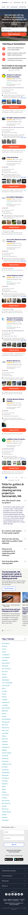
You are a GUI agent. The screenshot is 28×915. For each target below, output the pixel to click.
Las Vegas (5, 733)
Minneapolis (5, 722)
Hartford (4, 677)
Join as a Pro (17, 2)
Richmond (5, 809)
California (9, 900)
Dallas (4, 789)
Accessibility (22, 900)
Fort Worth (5, 795)
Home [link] (3, 7)
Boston (4, 713)
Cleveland (5, 758)
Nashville (4, 784)
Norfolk (4, 806)
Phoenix (4, 646)
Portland (4, 767)
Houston (4, 798)
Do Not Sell (15, 900)
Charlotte (5, 744)
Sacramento (6, 663)
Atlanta (4, 697)
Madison (4, 817)
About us (5, 886)
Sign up (14, 844)
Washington (5, 680)
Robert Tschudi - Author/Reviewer (11, 605)
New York (5, 739)
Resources (5, 881)
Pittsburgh (5, 775)
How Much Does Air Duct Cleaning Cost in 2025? (11, 610)
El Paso (4, 792)
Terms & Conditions (14, 904)
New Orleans (6, 708)
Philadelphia (6, 772)
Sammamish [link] (14, 7)
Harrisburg (5, 770)
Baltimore (5, 711)
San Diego (5, 666)
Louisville (5, 705)
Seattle (4, 814)
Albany (4, 736)
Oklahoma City (6, 764)
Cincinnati (5, 756)
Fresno (4, 652)
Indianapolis (5, 702)
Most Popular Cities (8, 827)
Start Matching (14, 34)
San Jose (4, 671)
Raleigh (4, 750)
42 (22, 477)
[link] (14, 80)
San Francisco (6, 669)
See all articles (8, 588)
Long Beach (5, 655)
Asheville (5, 742)
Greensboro (6, 747)
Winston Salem (6, 753)
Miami (4, 688)
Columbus (5, 761)
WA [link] (8, 7)
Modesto (5, 660)
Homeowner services (9, 871)
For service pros (7, 876)
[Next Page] (25, 478)
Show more (23, 97)
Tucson (4, 649)
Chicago (4, 699)
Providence (5, 778)
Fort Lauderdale (7, 683)
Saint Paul (5, 725)
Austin (4, 786)
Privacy (5, 900)
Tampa (4, 694)
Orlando (4, 691)
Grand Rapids (6, 719)
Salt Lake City (6, 803)
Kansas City (5, 727)
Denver (4, 674)
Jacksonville (5, 685)
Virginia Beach (6, 812)
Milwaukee (5, 820)
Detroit (4, 716)
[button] (4, 102)
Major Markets (8, 639)
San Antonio (6, 800)
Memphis (5, 781)
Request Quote (14, 107)
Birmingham (6, 643)
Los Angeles (6, 657)
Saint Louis (5, 730)
